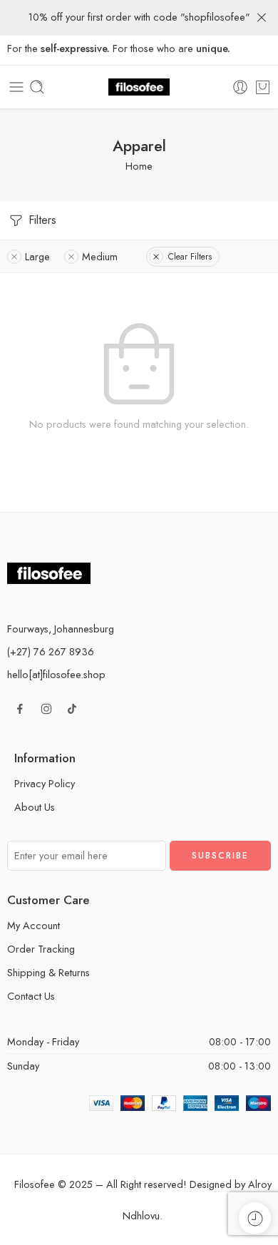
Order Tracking (41, 948)
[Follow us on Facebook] (20, 708)
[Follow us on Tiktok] (72, 709)
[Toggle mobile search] (37, 87)
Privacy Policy (44, 783)
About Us (34, 806)
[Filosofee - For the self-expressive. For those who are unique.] (139, 87)
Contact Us (31, 995)
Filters (40, 220)
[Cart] (262, 87)
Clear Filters (190, 256)
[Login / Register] (240, 87)
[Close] (261, 18)
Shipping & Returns (48, 972)
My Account (33, 925)
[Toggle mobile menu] (16, 87)
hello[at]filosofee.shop (56, 674)
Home (139, 165)
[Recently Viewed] (255, 1218)
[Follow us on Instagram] (46, 708)
